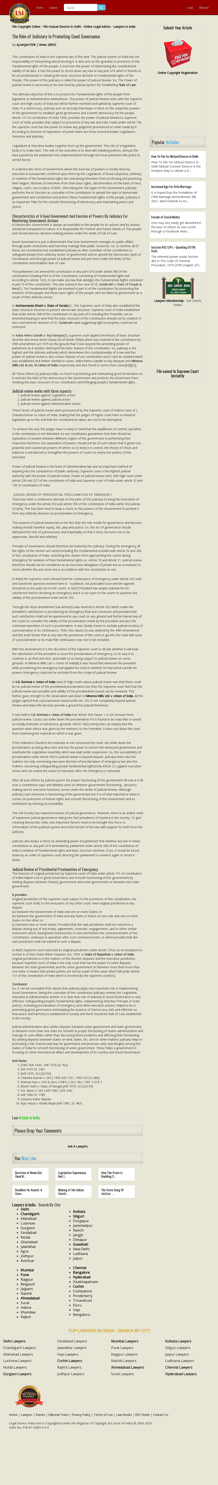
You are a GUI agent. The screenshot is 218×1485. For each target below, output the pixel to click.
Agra (24, 1251)
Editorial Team (58, 1415)
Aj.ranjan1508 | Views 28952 (36, 45)
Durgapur (81, 1221)
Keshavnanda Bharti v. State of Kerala (42, 306)
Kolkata (79, 1211)
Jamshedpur (82, 1225)
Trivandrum (82, 1300)
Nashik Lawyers (123, 1360)
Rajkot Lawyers (69, 1367)
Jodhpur (27, 1256)
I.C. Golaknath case (67, 323)
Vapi (76, 1309)
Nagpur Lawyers (124, 1354)
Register (204, 7)
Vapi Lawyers (67, 1354)
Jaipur (78, 1258)
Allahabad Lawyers (18, 1354)
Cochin (78, 1286)
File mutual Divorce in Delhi (62, 26)
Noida (25, 1237)
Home (40, 7)
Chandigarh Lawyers (19, 1347)
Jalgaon (27, 1288)
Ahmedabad (30, 1298)
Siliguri (78, 1216)
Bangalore (81, 1272)
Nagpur (27, 1279)
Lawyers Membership (169, 301)
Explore (53, 7)
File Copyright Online (26, 26)
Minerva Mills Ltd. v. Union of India (109, 696)
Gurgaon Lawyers (17, 1374)
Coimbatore (82, 1291)
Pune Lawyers (122, 1347)
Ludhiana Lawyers (179, 1360)
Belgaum (28, 1284)
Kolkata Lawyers (178, 1341)
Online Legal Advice (97, 26)
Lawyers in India (124, 26)
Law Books (124, 1415)
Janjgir (78, 1235)
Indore (26, 1307)
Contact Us (160, 1415)
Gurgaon (28, 1228)
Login (190, 7)
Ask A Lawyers (78, 1146)
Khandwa (28, 1312)
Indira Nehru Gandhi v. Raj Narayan (40, 335)
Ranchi (78, 1230)
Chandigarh (30, 1213)
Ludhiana (80, 1253)
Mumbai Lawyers (124, 1341)
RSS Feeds (142, 1415)
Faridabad (28, 1232)
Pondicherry (82, 1295)
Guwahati (80, 1244)
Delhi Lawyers (14, 1341)
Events (40, 1415)
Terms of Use (103, 1415)
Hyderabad (81, 1277)
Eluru (77, 1305)
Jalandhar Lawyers (72, 1347)
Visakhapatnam (85, 1281)
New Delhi (81, 1249)
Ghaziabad (29, 1242)
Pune (25, 1274)
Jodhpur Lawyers (70, 1374)
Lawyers (26, 1415)
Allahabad (28, 1218)
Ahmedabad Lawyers (127, 1367)
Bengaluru (81, 1314)
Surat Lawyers (122, 1374)
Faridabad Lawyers (72, 1341)
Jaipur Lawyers (177, 1354)
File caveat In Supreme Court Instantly (178, 373)
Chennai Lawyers (178, 1367)
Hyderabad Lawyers (181, 1374)
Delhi (25, 1209)
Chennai (79, 1267)
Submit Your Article (177, 27)
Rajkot (26, 1317)
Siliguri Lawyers (177, 1347)
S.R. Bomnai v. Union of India (35, 682)
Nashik (26, 1293)
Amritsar (27, 1260)
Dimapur (80, 1239)
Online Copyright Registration (178, 73)
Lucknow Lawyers (17, 1360)
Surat (25, 1302)
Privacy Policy (81, 1415)
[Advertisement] (177, 105)
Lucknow (28, 1223)
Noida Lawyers (15, 1367)
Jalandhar (28, 1246)
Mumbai (27, 1270)
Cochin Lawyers (69, 1360)
